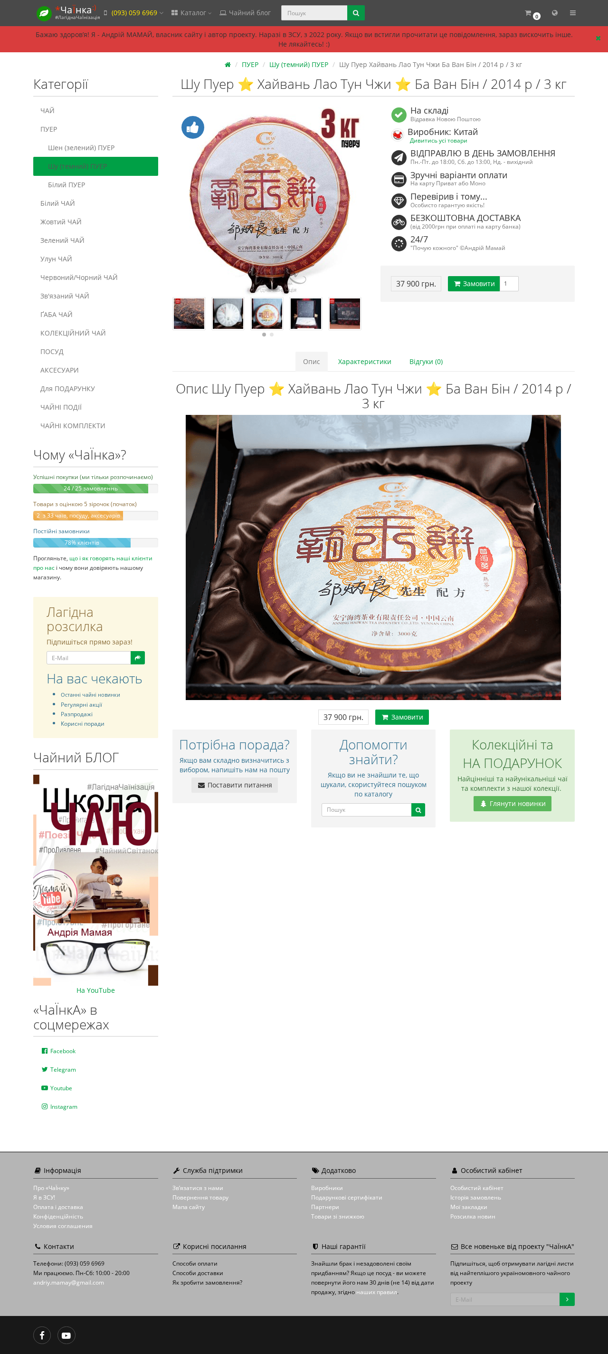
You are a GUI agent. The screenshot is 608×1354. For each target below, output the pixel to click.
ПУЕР (48, 129)
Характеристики (364, 361)
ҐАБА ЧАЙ (56, 314)
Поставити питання (239, 784)
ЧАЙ (47, 110)
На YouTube (95, 990)
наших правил (376, 1292)
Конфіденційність (58, 1216)
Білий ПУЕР (66, 184)
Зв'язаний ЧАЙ (64, 295)
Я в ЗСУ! (44, 1197)
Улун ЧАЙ (56, 258)
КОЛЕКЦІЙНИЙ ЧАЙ (73, 332)
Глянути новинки (517, 803)
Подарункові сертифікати (346, 1197)
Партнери (325, 1207)
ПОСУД (52, 351)
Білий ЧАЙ (57, 203)
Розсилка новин (472, 1216)
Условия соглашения (63, 1226)
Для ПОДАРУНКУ (67, 388)
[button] (532, 13)
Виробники (327, 1188)
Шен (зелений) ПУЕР (81, 147)
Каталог (193, 12)
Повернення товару (200, 1197)
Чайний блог (249, 12)
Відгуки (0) (426, 361)
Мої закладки (468, 1207)
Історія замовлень (475, 1197)
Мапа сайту (188, 1207)
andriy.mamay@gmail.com (68, 1282)
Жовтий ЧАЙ (61, 221)
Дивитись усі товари (438, 140)
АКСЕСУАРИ (59, 370)
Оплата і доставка (58, 1207)
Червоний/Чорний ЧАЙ (79, 277)
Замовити (478, 283)
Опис (311, 361)
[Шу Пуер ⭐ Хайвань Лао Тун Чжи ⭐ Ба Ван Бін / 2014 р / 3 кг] (269, 202)
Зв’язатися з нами (197, 1188)
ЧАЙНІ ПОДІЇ (61, 407)
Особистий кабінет (477, 1188)
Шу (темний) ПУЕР (77, 166)
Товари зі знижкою (337, 1216)
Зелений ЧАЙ (62, 240)
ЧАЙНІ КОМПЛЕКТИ (72, 425)
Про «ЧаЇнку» (51, 1188)
